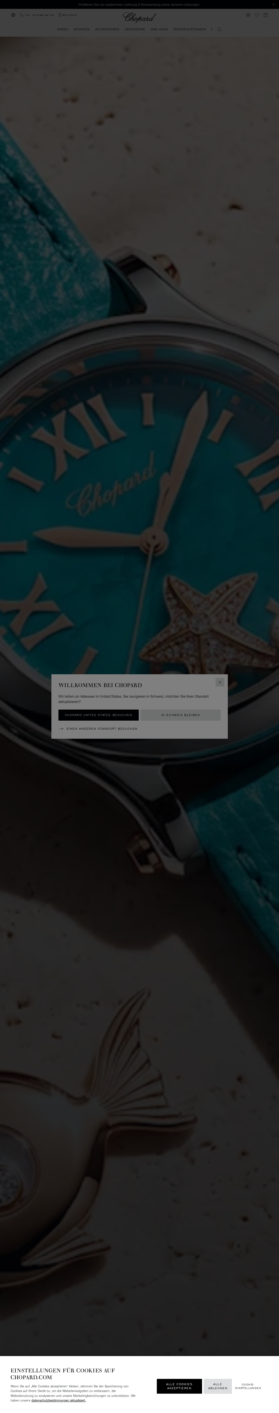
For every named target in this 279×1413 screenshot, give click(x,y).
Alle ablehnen (218, 1386)
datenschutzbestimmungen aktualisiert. (59, 1400)
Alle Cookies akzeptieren (179, 1386)
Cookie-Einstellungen (248, 1386)
